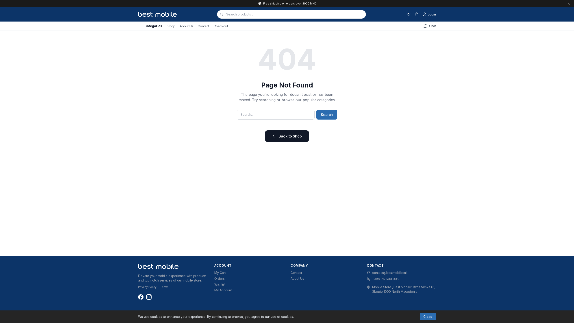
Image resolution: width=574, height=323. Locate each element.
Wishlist (219, 284)
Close (427, 317)
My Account (223, 290)
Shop (171, 26)
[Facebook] (141, 297)
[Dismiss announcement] (568, 3)
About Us (186, 26)
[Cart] (416, 14)
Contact (203, 26)
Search (327, 114)
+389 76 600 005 (385, 279)
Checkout (221, 26)
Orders (219, 278)
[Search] (221, 14)
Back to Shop (290, 136)
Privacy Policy (147, 287)
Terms (164, 287)
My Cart (220, 273)
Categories (153, 26)
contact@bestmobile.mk (390, 273)
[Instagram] (149, 297)
